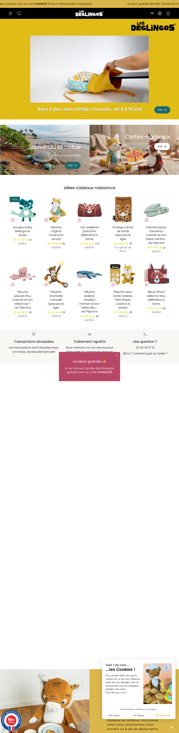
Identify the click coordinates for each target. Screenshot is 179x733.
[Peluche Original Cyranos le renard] (56, 210)
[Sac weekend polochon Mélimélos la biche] (89, 210)
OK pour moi (163, 715)
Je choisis (138, 715)
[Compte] (160, 13)
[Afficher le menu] (10, 13)
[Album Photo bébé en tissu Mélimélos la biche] (156, 274)
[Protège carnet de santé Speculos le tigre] (123, 210)
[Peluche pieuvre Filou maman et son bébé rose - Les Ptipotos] (23, 274)
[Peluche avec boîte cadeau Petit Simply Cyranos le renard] (123, 274)
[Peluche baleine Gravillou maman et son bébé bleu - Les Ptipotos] (89, 274)
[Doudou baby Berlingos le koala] (23, 210)
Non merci (114, 715)
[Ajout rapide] (13, 220)
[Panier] (168, 13)
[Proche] (116, 355)
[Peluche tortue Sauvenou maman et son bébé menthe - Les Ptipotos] (156, 210)
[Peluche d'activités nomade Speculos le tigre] (56, 274)
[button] (171, 727)
